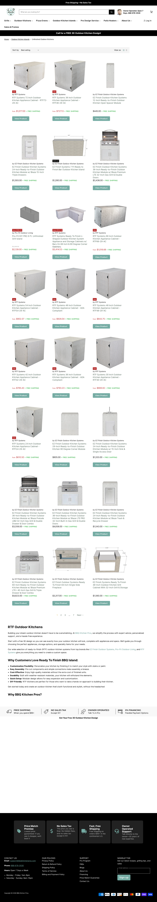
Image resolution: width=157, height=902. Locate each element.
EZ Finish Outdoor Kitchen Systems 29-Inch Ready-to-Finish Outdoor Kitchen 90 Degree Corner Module (69, 446)
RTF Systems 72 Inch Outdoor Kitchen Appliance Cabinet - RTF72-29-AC (29, 100)
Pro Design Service (90, 20)
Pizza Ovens (42, 20)
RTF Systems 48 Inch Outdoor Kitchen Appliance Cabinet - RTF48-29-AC (107, 308)
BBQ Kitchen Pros (83, 633)
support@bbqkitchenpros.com (23, 861)
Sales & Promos (11, 27)
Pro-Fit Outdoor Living (125, 649)
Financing (84, 874)
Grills (7, 20)
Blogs (82, 868)
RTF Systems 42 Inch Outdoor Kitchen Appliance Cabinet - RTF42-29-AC (26, 377)
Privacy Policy (48, 861)
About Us (126, 20)
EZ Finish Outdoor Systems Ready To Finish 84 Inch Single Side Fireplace (68, 585)
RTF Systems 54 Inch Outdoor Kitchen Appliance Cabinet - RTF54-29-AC (26, 308)
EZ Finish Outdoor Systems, (102, 649)
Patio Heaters (110, 20)
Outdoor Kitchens (23, 20)
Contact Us (84, 881)
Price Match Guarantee (89, 878)
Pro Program (85, 861)
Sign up (123, 877)
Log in (148, 20)
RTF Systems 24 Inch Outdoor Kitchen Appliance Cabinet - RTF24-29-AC (26, 446)
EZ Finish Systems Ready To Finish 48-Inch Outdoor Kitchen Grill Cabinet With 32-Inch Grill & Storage (110, 585)
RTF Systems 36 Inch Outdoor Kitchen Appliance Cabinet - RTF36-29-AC (66, 100)
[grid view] (124, 50)
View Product (21, 119)
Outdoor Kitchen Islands (64, 20)
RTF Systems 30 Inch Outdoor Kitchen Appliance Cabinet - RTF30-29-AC (107, 377)
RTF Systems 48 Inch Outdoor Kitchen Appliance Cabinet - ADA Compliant (68, 308)
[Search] (111, 12)
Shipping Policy (48, 868)
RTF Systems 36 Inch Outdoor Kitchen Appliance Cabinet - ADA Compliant (68, 377)
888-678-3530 (17, 866)
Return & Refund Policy (52, 864)
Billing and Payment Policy (53, 874)
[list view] (126, 50)
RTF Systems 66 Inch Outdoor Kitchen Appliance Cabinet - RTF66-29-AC (107, 239)
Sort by (15, 50)
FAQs (82, 864)
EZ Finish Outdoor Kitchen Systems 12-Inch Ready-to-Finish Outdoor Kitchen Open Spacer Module (110, 100)
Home (6, 39)
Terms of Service (49, 871)
